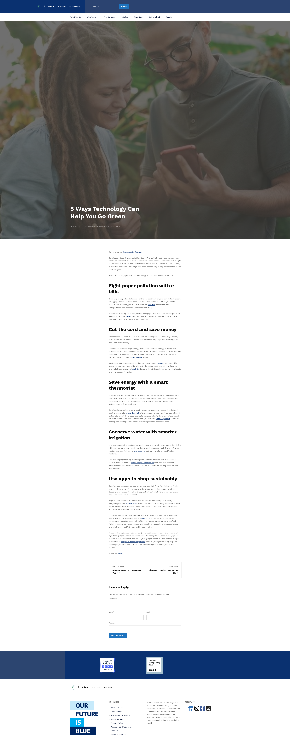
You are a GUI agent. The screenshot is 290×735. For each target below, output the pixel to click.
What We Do (75, 17)
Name (111, 612)
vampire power (136, 357)
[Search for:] (105, 6)
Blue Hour (138, 17)
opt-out (129, 316)
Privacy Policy (117, 723)
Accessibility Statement (121, 727)
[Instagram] (196, 708)
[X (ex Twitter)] (208, 708)
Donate (169, 17)
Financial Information (120, 715)
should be (145, 518)
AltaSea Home (117, 708)
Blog (75, 227)
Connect (114, 731)
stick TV (135, 369)
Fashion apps (131, 503)
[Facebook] (202, 708)
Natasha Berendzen (107, 227)
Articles (124, 17)
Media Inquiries (117, 719)
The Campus (109, 17)
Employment (116, 712)
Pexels (120, 553)
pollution (151, 305)
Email (148, 612)
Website (112, 623)
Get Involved (154, 17)
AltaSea (49, 6)
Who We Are (92, 17)
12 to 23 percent (163, 419)
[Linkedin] (190, 708)
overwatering (139, 451)
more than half (132, 413)
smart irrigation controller (142, 463)
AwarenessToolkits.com (133, 252)
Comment (113, 598)
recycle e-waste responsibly (133, 542)
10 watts (160, 363)
